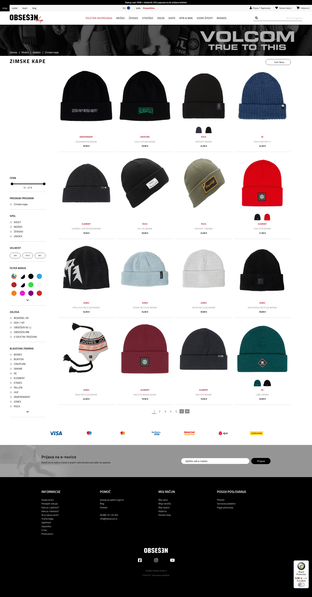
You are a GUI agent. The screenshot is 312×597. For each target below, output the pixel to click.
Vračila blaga (47, 518)
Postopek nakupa (49, 503)
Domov (13, 52)
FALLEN (18, 387)
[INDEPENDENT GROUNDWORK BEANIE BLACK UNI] (86, 96)
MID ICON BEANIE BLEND (145, 394)
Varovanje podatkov (226, 503)
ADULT (17, 222)
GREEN (30, 284)
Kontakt (103, 507)
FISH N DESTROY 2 (262, 142)
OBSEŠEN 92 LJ (22, 327)
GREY (39, 284)
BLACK (30, 276)
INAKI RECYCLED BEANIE (86, 394)
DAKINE (18, 369)
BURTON (19, 359)
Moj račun (163, 499)
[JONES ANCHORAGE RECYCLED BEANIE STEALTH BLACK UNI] (262, 270)
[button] (149, 8)
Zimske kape (21, 204)
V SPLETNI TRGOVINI (25, 337)
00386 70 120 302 (109, 515)
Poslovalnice (47, 533)
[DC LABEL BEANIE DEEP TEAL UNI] (262, 349)
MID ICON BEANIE (204, 394)
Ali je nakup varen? (50, 515)
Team (24, 8)
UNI (15, 255)
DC (15, 373)
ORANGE (14, 293)
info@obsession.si (108, 518)
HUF (16, 392)
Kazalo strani (47, 499)
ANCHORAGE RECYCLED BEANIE (262, 307)
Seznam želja (164, 515)
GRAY (22, 284)
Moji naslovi (164, 507)
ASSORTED (14, 276)
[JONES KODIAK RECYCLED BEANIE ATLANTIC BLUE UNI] (145, 270)
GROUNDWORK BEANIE (86, 142)
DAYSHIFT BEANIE (203, 142)
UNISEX (18, 236)
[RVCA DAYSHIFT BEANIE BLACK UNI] (203, 96)
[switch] (301, 585)
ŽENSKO (18, 231)
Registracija (265, 8)
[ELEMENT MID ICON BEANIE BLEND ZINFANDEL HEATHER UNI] (145, 349)
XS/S (28, 255)
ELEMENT (19, 378)
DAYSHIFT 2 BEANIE (204, 228)
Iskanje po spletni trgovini (112, 499)
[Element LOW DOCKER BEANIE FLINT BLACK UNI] (86, 183)
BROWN (14, 284)
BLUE (39, 276)
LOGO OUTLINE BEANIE (144, 142)
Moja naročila (164, 503)
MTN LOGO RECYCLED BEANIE (86, 307)
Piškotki (221, 499)
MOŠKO (18, 227)
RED (39, 293)
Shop (4, 8)
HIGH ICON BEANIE (262, 228)
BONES (18, 354)
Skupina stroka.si (160, 570)
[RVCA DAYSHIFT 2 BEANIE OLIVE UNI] (203, 183)
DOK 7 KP (19, 323)
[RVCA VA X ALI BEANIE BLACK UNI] (145, 183)
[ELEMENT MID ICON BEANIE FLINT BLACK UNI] (203, 349)
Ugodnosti (46, 522)
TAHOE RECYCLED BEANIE (203, 307)
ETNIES (18, 383)
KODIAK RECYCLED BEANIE (145, 307)
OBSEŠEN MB (21, 332)
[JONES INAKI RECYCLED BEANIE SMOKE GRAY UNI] (86, 349)
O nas (44, 530)
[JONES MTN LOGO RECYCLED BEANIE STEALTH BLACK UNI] (86, 270)
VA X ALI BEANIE (144, 228)
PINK (22, 293)
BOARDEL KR (21, 318)
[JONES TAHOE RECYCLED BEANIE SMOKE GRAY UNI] (203, 270)
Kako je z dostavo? (50, 511)
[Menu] (307, 562)
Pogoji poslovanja (225, 507)
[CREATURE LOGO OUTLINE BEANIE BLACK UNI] (145, 96)
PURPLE (30, 293)
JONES (17, 402)
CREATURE (20, 364)
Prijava (255, 8)
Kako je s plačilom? (50, 507)
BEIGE (22, 276)
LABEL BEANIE (262, 394)
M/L (40, 255)
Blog (34, 8)
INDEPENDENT (22, 397)
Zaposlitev (46, 526)
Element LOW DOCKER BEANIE (86, 228)
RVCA (17, 406)
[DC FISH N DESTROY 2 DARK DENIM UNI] (262, 96)
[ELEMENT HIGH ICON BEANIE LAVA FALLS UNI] (262, 183)
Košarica (162, 511)
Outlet (15, 8)
